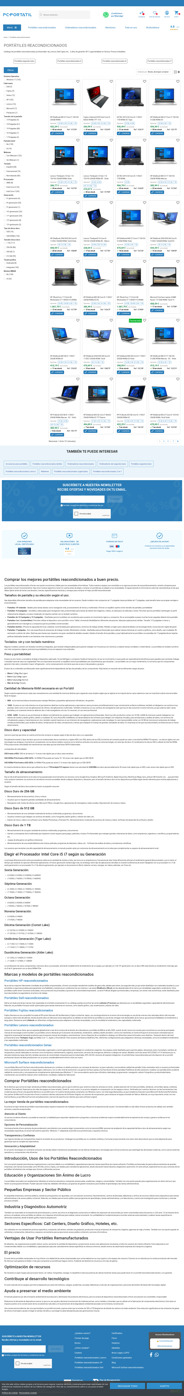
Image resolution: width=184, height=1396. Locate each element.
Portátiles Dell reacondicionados (26, 998)
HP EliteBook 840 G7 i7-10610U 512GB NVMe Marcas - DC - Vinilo (163, 357)
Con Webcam (14, 156)
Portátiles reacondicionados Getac (28, 1045)
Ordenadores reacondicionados (80, 27)
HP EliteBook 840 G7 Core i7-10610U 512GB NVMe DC (164, 118)
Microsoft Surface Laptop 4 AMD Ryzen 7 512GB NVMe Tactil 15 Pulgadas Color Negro (163, 299)
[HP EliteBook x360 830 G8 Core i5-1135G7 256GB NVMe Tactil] (97, 335)
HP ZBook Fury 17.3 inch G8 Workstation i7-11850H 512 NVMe (63, 298)
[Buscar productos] (41, 15)
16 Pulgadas (13, 133)
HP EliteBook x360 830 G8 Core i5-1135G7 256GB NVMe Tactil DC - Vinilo (163, 241)
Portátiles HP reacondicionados (26, 980)
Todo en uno (131, 27)
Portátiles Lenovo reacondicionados (29, 1025)
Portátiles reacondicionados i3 (69, 61)
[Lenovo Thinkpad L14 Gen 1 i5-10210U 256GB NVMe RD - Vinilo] (97, 155)
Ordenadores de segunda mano (112, 464)
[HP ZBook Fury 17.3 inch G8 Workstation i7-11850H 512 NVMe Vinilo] (131, 277)
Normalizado (13, 176)
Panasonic (12, 113)
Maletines (45, 471)
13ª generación (14, 225)
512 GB (11, 256)
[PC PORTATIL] (17, 15)
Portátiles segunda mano (24, 61)
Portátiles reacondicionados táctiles (47, 464)
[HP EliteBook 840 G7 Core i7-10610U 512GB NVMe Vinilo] (131, 218)
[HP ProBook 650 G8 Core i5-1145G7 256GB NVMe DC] (131, 394)
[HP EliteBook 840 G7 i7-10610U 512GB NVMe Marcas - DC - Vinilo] (164, 335)
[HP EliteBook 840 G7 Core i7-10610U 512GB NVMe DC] (164, 97)
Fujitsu (10, 91)
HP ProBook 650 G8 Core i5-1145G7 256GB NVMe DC (131, 416)
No (10, 144)
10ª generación (14, 212)
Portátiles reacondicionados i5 (114, 61)
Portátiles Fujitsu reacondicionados (28, 1010)
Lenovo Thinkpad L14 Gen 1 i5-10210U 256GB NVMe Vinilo (62, 177)
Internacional (13, 171)
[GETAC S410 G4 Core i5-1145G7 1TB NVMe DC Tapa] (131, 97)
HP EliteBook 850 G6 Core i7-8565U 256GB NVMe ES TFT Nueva (97, 416)
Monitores (110, 27)
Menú (10, 27)
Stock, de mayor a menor (158, 72)
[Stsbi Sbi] (151, 1354)
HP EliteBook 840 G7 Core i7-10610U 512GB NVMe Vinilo (131, 239)
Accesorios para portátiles (16, 464)
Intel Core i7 (13, 191)
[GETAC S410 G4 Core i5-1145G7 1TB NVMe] (131, 155)
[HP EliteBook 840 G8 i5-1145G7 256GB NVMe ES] (64, 335)
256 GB (11, 247)
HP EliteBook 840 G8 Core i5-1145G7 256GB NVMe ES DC (97, 298)
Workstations (152, 27)
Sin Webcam (13, 160)
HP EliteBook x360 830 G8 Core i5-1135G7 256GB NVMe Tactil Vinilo (63, 239)
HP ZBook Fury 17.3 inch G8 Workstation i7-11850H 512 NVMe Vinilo (130, 299)
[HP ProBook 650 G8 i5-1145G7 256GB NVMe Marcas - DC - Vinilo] (64, 394)
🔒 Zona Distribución (165, 1341)
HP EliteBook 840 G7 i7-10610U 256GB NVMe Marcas (162, 177)
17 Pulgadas (13, 137)
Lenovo (11, 104)
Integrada (13, 267)
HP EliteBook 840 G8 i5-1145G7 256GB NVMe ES (62, 357)
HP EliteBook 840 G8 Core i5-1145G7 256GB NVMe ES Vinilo (131, 357)
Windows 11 (14, 80)
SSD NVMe (13, 236)
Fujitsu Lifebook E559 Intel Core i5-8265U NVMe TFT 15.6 (97, 118)
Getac (11, 95)
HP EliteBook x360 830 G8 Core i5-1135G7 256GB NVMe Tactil (96, 357)
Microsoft (12, 108)
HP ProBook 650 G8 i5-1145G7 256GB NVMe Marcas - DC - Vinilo (63, 416)
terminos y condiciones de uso (91, 505)
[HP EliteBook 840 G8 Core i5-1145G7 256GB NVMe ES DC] (97, 277)
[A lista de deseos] (77, 81)
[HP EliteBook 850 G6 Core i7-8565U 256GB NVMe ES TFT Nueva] (97, 394)
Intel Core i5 (13, 187)
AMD (10, 183)
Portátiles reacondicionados (42, 27)
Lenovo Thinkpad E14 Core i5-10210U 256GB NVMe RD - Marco (96, 239)
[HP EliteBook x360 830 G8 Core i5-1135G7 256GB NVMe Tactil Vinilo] (64, 218)
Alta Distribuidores (165, 1346)
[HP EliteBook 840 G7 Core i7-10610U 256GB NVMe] (64, 97)
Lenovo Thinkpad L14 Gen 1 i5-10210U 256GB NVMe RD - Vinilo (96, 177)
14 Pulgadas (13, 124)
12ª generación (14, 220)
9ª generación (13, 207)
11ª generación (14, 216)
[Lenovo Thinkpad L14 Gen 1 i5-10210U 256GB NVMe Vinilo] (64, 155)
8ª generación (14, 203)
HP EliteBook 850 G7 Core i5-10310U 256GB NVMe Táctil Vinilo (164, 416)
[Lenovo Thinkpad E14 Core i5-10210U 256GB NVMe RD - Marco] (97, 218)
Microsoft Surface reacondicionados (29, 1062)
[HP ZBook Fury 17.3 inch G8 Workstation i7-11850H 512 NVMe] (64, 277)
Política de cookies (10, 1392)
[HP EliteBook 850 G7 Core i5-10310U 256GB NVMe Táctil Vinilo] (164, 394)
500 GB (11, 252)
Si (9, 279)
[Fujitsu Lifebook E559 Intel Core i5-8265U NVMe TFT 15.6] (97, 97)
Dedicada (12, 263)
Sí (9, 149)
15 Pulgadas (13, 129)
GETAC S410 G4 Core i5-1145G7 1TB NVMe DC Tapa (129, 118)
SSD (10, 232)
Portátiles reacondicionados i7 (159, 61)
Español (11, 167)
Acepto (164, 1386)
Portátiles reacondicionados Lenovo (21, 471)
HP (10, 100)
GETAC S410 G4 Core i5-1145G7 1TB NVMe (129, 177)
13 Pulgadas (13, 120)
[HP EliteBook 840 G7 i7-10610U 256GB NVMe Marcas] (164, 155)
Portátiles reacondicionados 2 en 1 (107, 471)
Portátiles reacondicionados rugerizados (71, 471)
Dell (9, 87)
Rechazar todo (127, 1386)
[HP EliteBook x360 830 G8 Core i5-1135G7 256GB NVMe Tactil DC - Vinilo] (164, 218)
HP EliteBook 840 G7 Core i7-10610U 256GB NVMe (64, 118)
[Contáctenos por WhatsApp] (106, 15)
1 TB (11, 243)
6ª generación (13, 198)
